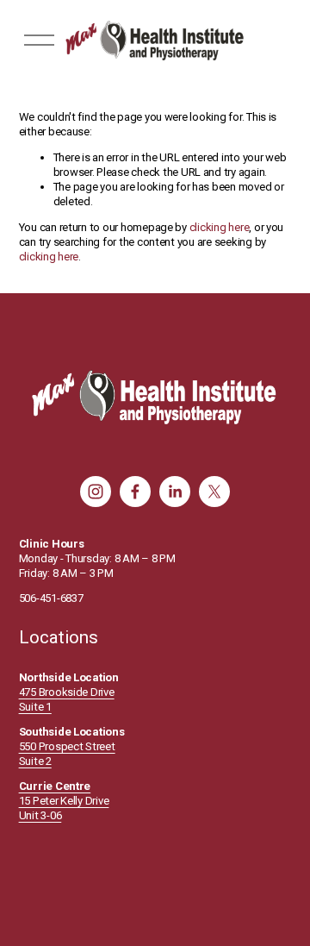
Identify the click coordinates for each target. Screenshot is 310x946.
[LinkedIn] (174, 491)
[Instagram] (95, 491)
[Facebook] (135, 491)
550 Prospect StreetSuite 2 (67, 753)
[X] (214, 491)
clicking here (219, 227)
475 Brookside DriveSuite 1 (67, 699)
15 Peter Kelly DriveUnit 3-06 (64, 801)
